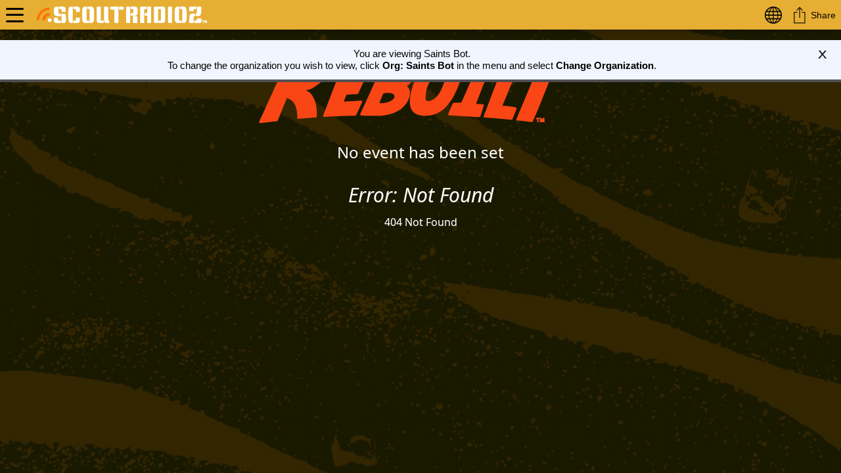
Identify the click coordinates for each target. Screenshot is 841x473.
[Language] (776, 15)
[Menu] (15, 15)
